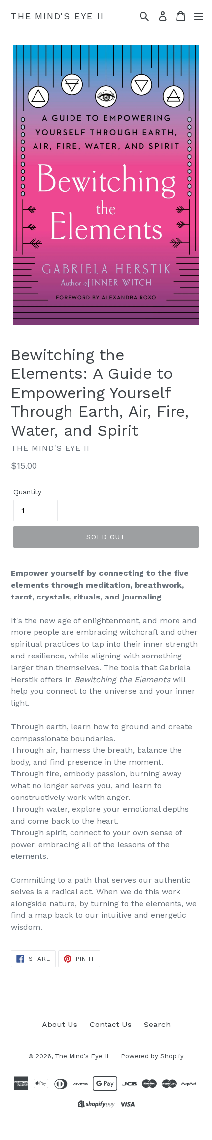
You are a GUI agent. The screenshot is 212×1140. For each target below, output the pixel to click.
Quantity (27, 492)
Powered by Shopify (152, 1056)
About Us (59, 1024)
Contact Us (111, 1024)
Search (157, 1024)
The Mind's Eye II (57, 16)
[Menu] (198, 16)
